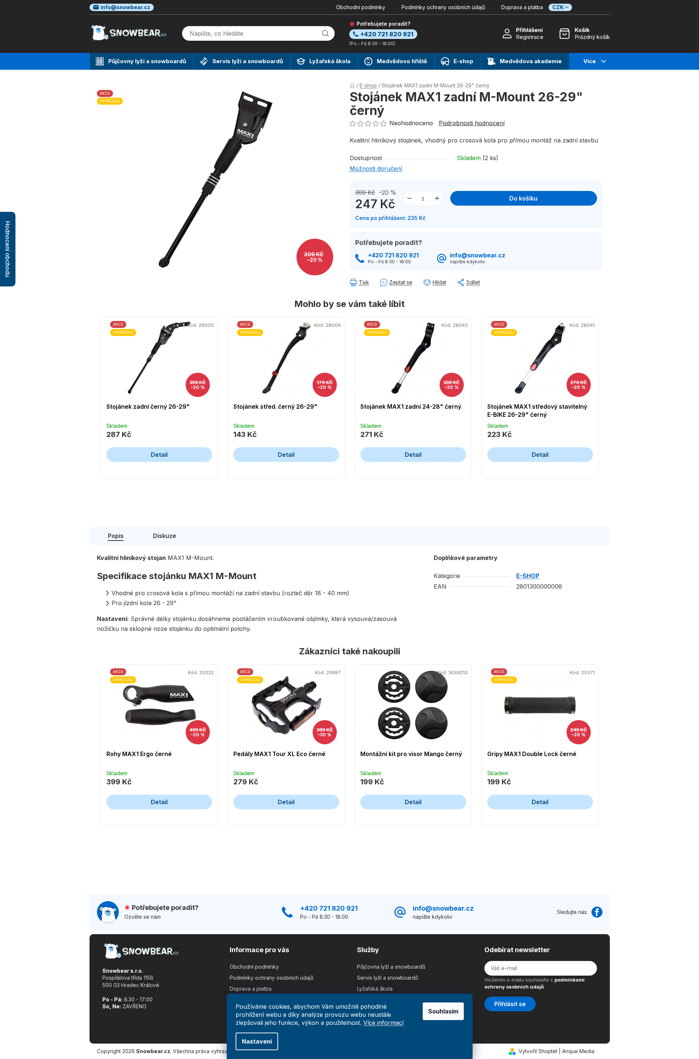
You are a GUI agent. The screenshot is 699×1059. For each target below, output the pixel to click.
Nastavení (257, 1041)
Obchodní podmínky (360, 7)
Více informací (383, 1022)
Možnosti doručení (376, 168)
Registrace (529, 36)
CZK (558, 7)
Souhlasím (443, 1011)
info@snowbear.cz (125, 7)
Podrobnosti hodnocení (472, 123)
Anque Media (578, 1051)
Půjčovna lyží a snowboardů (391, 967)
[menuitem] (141, 61)
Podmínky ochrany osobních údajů (443, 7)
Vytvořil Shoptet (537, 1051)
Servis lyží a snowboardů (387, 978)
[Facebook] (596, 912)
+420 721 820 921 (393, 255)
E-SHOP (527, 575)
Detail (159, 454)
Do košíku (523, 198)
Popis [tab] (116, 535)
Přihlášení (529, 29)
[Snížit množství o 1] (409, 198)
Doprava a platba (522, 7)
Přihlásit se (510, 1004)
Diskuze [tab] (164, 535)
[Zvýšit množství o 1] (437, 198)
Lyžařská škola (375, 989)
